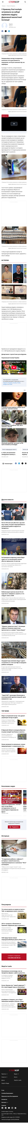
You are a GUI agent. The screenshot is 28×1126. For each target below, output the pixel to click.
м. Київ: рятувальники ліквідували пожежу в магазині (8, 454)
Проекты (3, 1074)
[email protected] (15, 1119)
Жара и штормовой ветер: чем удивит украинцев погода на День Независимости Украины (13, 717)
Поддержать (15, 827)
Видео (15, 1074)
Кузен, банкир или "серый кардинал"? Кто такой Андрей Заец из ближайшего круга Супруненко (13, 987)
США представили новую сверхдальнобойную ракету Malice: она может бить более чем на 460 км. (13, 939)
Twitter (18, 383)
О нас (2, 1090)
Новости (3, 1077)
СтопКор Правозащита (7, 1093)
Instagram (5, 384)
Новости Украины (11, 6)
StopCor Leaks (6, 966)
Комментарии (8, 463)
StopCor (11, 24)
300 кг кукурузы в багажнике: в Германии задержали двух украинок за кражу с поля (13, 925)
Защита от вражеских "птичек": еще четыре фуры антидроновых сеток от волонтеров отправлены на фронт (11, 808)
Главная (3, 6)
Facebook (10, 383)
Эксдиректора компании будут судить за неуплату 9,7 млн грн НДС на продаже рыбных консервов (13, 662)
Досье (3, 1080)
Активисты (4, 1099)
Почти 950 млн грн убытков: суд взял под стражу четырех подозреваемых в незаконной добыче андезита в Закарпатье (13, 525)
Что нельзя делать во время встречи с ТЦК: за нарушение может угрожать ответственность (13, 911)
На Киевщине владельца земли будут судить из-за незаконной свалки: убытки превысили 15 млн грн (13, 559)
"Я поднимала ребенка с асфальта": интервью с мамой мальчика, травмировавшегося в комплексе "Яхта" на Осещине (13, 861)
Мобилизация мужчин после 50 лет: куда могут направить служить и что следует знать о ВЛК (12, 594)
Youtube (15, 383)
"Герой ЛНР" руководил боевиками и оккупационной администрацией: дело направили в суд (13, 697)
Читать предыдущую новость (9, 449)
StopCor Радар (5, 1083)
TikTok (10, 384)
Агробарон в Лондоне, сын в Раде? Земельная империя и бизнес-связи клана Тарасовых (12, 1001)
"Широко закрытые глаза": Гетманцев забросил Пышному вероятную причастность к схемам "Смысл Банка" (13, 628)
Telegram (5, 383)
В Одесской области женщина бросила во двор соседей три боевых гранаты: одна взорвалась (13, 732)
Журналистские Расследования (9, 1096)
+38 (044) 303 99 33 (14, 958)
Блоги (15, 1077)
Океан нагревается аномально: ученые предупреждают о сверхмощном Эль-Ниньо (13, 746)
